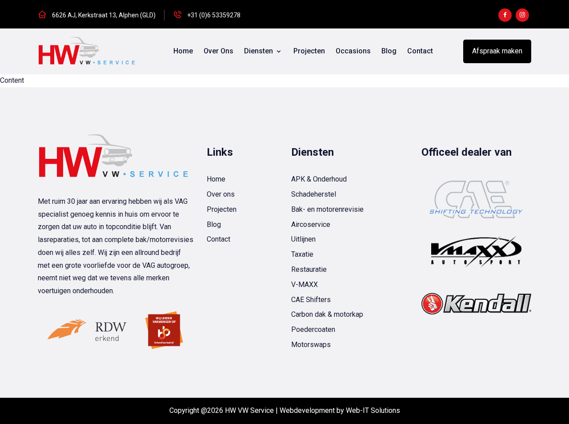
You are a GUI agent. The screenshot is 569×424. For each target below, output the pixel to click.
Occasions (353, 51)
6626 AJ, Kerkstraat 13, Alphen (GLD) (104, 15)
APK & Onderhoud (319, 179)
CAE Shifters (311, 299)
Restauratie (309, 269)
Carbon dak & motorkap (327, 314)
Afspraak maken (497, 51)
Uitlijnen (303, 239)
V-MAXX (304, 284)
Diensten (259, 51)
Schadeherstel (313, 194)
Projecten (309, 51)
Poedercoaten (313, 329)
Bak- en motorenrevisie (327, 209)
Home (183, 51)
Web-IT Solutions (373, 410)
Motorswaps (311, 344)
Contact (420, 51)
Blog (389, 51)
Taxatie (302, 254)
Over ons (218, 51)
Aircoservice (310, 224)
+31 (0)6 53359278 (213, 15)
